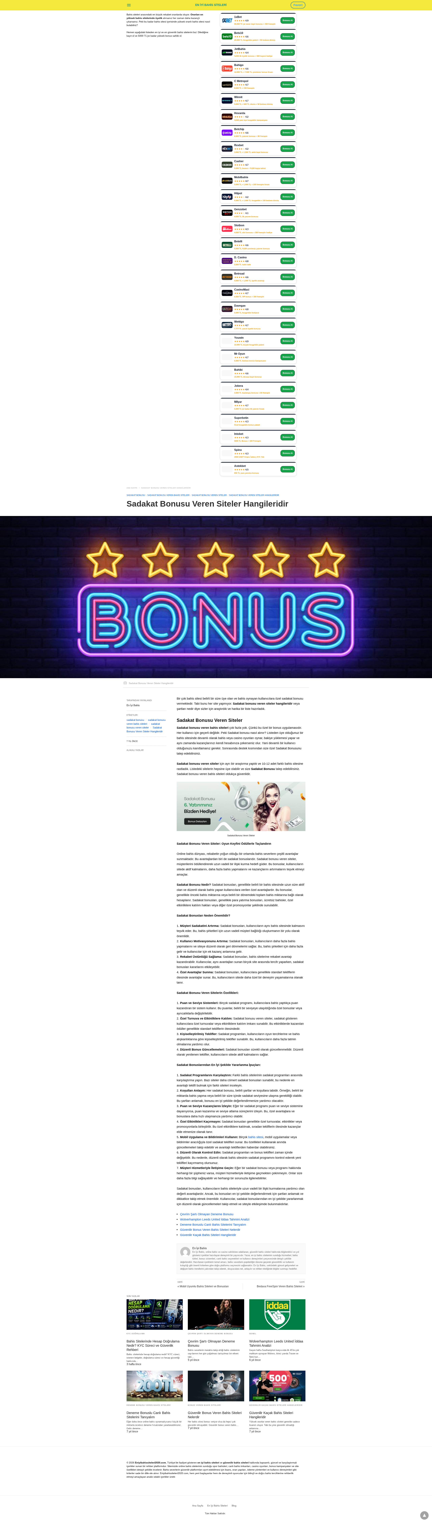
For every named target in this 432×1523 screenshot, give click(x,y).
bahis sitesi (255, 1137)
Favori (298, 5)
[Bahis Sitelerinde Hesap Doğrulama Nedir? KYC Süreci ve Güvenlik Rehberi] (155, 1314)
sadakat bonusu (135, 719)
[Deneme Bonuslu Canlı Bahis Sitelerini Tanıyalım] (155, 1386)
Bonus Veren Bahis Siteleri (204, 1405)
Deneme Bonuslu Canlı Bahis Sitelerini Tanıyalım (213, 1224)
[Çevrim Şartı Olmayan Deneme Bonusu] (216, 1314)
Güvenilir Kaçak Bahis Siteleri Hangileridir (208, 1235)
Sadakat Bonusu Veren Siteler (209, 495)
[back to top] (424, 1515)
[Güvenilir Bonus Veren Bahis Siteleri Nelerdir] (216, 1386)
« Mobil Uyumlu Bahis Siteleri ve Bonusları (203, 1286)
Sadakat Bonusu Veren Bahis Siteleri (168, 495)
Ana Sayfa (132, 488)
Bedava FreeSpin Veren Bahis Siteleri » (281, 1286)
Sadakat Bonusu (136, 495)
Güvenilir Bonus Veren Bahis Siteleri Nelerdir (210, 1229)
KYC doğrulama (136, 1334)
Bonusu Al (288, 20)
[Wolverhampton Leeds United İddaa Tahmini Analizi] (277, 1314)
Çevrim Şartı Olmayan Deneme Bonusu (206, 1214)
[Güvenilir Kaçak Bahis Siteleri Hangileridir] (277, 1386)
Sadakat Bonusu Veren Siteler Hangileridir (166, 488)
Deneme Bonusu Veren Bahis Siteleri (149, 1405)
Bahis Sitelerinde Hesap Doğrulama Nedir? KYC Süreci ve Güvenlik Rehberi (153, 1345)
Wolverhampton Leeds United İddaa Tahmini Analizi (214, 1219)
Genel (252, 1334)
